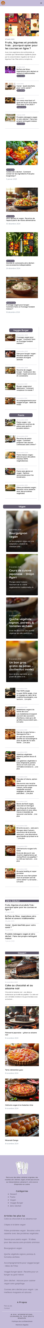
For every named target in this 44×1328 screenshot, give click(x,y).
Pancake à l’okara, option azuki (27, 780)
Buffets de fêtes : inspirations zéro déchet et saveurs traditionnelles (27, 71)
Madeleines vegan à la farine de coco (25, 711)
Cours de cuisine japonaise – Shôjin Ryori (21, 574)
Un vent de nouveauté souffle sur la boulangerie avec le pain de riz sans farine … (27, 740)
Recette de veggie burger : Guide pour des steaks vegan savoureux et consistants (26, 373)
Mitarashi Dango (11, 1140)
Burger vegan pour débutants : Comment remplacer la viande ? (25, 388)
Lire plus (28, 699)
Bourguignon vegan (18, 534)
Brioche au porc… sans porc (28, 828)
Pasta (12, 1197)
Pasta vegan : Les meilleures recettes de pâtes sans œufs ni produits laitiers (26, 425)
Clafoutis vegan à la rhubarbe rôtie (19, 1105)
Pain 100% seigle (23, 691)
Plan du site (8, 1306)
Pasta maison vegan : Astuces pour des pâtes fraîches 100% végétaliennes (26, 458)
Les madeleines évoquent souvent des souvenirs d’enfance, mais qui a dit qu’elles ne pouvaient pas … (27, 717)
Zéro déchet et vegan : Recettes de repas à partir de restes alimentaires (21, 219)
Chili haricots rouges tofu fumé (27, 850)
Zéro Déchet (21, 76)
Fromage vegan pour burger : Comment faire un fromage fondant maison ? (20, 307)
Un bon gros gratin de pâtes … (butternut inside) (21, 666)
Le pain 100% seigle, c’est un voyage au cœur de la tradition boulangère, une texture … (27, 696)
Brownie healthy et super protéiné (27, 872)
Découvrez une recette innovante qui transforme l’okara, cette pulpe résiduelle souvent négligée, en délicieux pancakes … (27, 788)
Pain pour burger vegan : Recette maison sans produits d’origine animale (26, 357)
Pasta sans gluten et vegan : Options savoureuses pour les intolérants (25, 474)
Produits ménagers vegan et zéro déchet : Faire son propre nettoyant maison (27, 119)
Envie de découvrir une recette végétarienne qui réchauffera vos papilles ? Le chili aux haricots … (27, 856)
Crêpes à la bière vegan (15, 1224)
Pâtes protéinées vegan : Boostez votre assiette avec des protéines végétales (27, 490)
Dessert (13, 1194)
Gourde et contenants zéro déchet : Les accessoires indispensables (20, 264)
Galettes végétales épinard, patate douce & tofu (26, 756)
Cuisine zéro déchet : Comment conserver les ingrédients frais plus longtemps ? (20, 174)
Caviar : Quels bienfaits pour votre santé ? (26, 87)
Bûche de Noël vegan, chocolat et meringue (25, 805)
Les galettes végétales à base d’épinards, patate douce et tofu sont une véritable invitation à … (27, 764)
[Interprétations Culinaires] (3, 3)
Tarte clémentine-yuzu (14, 1070)
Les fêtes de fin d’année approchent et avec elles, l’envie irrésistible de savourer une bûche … (27, 811)
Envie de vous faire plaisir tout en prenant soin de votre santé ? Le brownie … (27, 878)
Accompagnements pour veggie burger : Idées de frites (26, 402)
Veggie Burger (21, 107)
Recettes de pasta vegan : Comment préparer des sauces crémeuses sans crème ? (26, 441)
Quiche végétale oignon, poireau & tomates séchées (21, 622)
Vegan (13, 1200)
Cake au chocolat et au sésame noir (19, 987)
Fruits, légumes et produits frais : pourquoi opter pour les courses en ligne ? (21, 45)
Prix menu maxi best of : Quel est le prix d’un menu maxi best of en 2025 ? (27, 102)
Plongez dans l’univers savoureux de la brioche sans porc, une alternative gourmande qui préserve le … (27, 834)
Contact (7, 1308)
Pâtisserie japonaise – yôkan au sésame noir (21, 1034)
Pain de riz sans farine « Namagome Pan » (26, 733)
